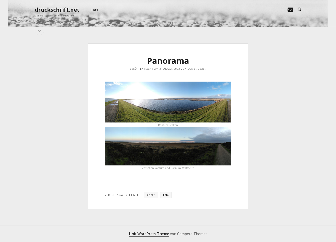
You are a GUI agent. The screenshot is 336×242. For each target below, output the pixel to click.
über (95, 10)
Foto (166, 195)
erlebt (151, 195)
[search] (299, 9)
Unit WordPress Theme (149, 233)
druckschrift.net (57, 9)
